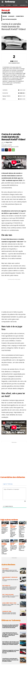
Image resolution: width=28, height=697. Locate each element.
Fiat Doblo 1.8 (6, 585)
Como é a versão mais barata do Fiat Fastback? (22, 548)
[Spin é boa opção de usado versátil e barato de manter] (23, 613)
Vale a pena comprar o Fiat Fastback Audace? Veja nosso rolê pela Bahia (13, 532)
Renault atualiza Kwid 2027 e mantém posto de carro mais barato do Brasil (10, 626)
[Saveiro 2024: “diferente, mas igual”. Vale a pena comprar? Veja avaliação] (5, 540)
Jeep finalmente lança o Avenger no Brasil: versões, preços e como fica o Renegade (10, 634)
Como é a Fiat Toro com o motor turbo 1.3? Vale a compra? (10, 596)
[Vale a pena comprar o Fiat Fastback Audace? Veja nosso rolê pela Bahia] (14, 522)
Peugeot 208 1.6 (13, 544)
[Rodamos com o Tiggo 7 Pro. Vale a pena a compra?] (23, 604)
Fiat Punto (5, 568)
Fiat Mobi (22, 525)
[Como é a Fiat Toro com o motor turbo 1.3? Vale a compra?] (23, 596)
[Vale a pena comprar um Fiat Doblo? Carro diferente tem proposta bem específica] (23, 587)
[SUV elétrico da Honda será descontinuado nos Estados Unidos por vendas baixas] (23, 643)
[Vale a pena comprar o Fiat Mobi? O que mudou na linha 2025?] (5, 522)
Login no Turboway (8, 484)
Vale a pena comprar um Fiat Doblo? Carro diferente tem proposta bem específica (9, 588)
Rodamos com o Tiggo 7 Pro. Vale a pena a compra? (10, 605)
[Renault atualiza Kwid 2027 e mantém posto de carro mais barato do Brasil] (23, 626)
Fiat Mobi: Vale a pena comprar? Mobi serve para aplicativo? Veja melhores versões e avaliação (22, 531)
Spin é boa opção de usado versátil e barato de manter (9, 613)
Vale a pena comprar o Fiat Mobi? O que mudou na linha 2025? (4, 530)
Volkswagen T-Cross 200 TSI (9, 578)
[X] (6, 149)
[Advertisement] (14, 116)
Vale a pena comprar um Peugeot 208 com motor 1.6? (13, 548)
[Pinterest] (9, 149)
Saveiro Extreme (4, 544)
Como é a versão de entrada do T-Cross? (10, 580)
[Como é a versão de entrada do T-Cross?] (23, 579)
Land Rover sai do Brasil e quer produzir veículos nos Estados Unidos (10, 660)
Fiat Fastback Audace (13, 526)
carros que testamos (14, 8)
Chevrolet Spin (6, 611)
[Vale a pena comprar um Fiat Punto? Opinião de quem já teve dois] (23, 571)
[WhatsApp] (13, 149)
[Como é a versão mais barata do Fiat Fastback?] (23, 540)
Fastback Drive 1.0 (22, 544)
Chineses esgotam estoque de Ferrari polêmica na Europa (10, 652)
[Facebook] (2, 149)
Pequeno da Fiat (4, 525)
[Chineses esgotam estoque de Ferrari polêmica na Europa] (23, 652)
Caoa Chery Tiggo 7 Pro (9, 603)
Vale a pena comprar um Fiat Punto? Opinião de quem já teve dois (10, 571)
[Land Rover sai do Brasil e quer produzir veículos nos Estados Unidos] (23, 660)
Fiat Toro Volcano (8, 594)
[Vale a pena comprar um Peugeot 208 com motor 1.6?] (14, 540)
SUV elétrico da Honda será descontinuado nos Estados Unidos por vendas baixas (10, 643)
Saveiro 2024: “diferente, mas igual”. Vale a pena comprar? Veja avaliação (4, 549)
